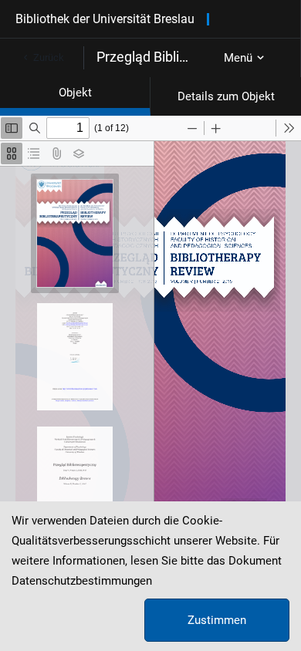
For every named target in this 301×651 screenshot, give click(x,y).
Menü (238, 58)
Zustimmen (217, 620)
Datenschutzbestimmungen (82, 581)
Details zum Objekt (226, 96)
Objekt (75, 93)
